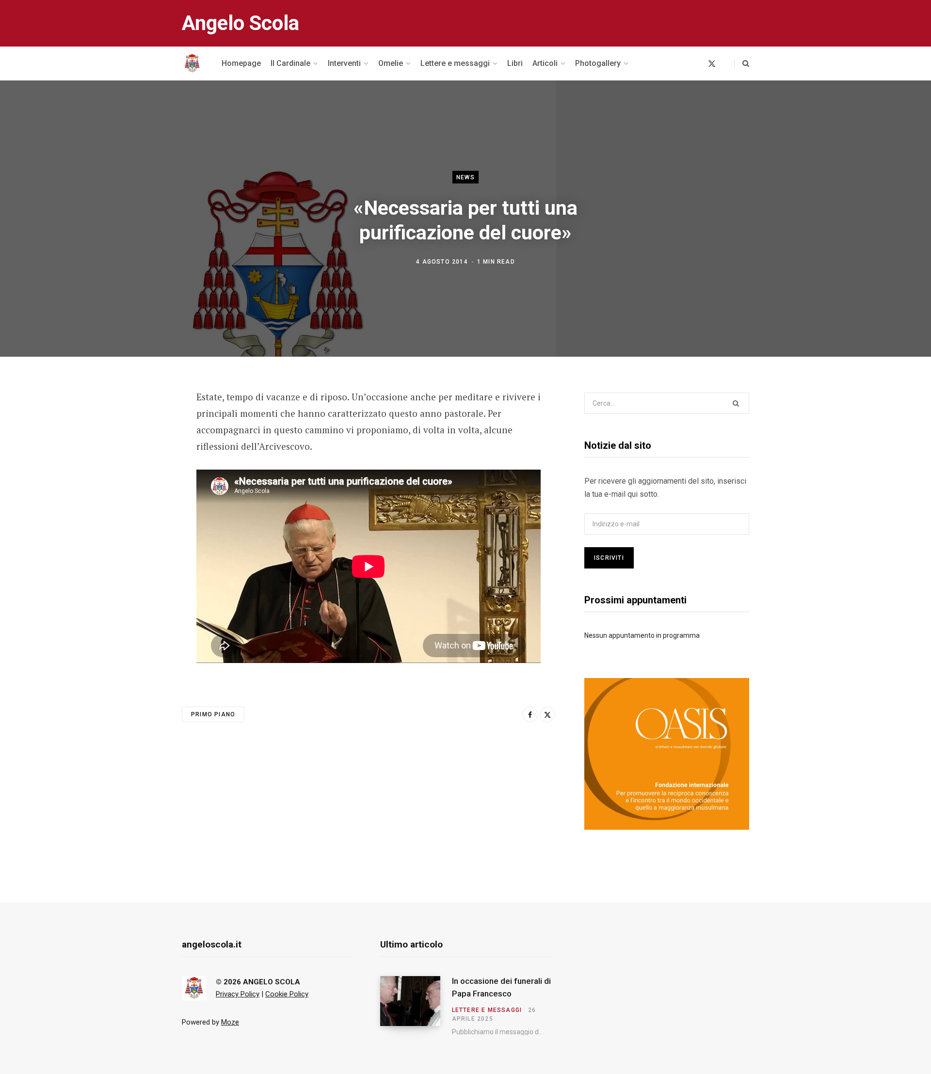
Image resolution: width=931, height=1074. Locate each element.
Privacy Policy (237, 994)
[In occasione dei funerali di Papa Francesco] (416, 1005)
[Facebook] (134, 424)
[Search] (741, 63)
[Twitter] (134, 450)
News (465, 177)
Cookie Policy (286, 994)
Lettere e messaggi (487, 1010)
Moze (230, 1022)
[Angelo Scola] (192, 63)
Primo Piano (213, 714)
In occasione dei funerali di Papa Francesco (501, 987)
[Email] (134, 476)
